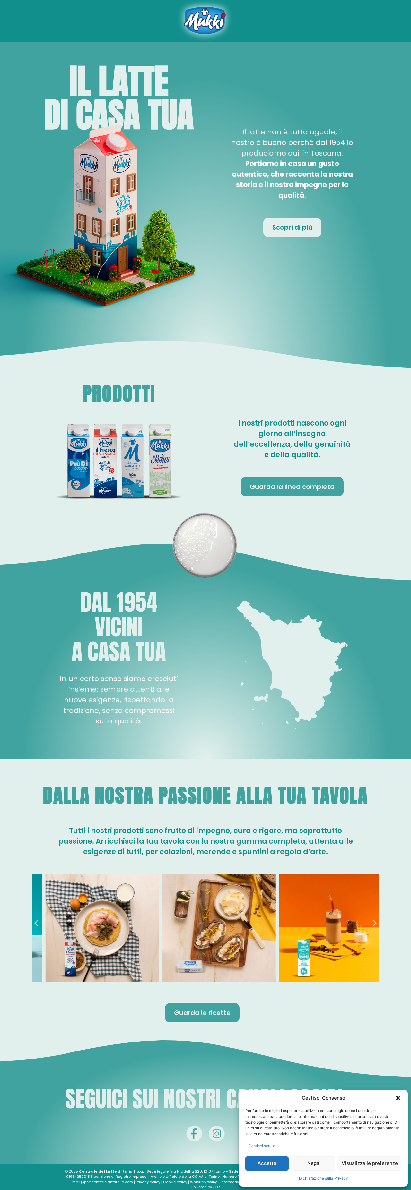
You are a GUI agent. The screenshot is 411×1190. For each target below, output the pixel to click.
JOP (216, 1187)
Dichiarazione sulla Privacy (323, 1178)
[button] (398, 1098)
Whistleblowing (204, 1182)
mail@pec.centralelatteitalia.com (102, 1182)
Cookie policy (175, 1182)
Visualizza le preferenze (370, 1163)
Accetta (267, 1163)
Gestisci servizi (262, 1146)
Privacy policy (148, 1182)
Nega (313, 1163)
